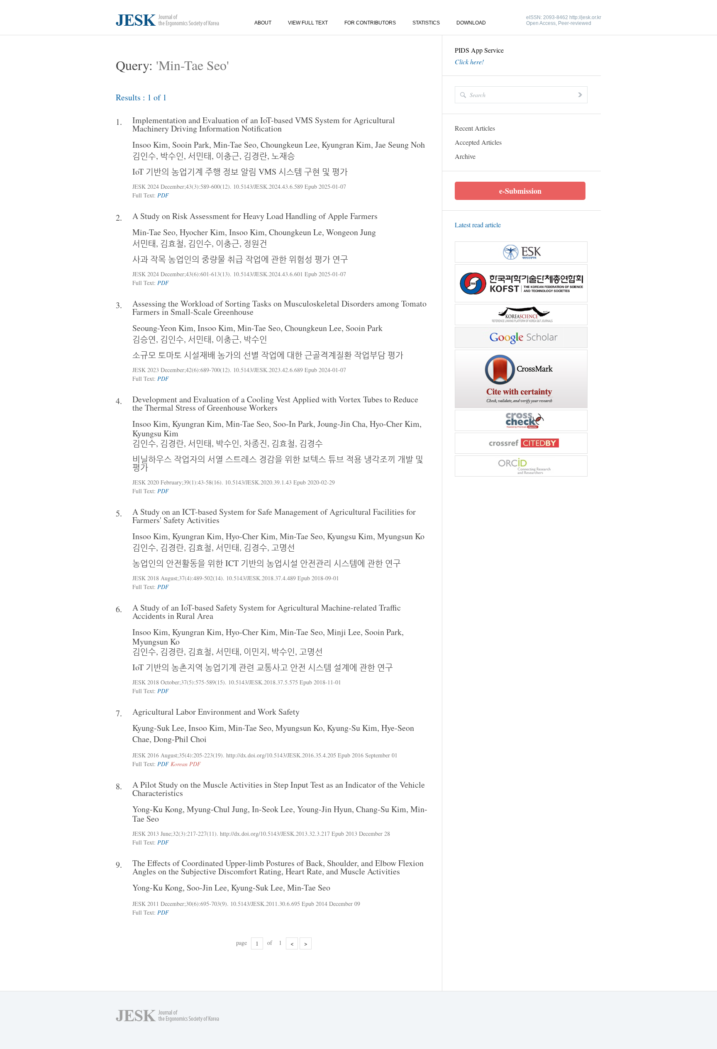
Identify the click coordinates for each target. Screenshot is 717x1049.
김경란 (255, 155)
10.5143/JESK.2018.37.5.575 (263, 682)
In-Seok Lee (272, 809)
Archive (465, 156)
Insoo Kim (150, 144)
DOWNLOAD (471, 23)
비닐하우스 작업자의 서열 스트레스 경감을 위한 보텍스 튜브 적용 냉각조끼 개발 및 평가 (277, 463)
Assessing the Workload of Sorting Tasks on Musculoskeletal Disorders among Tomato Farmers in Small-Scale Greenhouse (279, 307)
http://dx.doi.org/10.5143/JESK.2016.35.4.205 (281, 755)
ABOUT (262, 23)
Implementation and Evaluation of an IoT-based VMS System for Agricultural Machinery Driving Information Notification (263, 124)
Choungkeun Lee (289, 144)
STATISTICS (426, 23)
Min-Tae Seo (234, 144)
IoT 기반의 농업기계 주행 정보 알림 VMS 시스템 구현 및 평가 (240, 171)
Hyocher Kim (202, 232)
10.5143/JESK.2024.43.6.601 (268, 274)
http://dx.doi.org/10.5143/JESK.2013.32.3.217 (275, 833)
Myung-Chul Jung (217, 809)
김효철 (172, 243)
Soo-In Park (293, 423)
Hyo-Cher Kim (394, 423)
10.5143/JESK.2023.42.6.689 (268, 370)
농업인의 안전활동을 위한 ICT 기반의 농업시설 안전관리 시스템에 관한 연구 (266, 563)
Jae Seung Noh (400, 144)
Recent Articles (475, 128)
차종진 (255, 443)
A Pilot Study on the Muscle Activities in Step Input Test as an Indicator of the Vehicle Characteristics (278, 789)
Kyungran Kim (346, 144)
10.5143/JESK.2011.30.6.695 (265, 904)
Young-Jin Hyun (324, 809)
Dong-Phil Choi (180, 739)
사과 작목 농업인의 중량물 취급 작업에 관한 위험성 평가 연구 (240, 259)
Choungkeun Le (295, 232)
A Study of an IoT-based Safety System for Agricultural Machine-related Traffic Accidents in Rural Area (266, 612)
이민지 (255, 651)
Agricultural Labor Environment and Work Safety (216, 712)
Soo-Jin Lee (207, 887)
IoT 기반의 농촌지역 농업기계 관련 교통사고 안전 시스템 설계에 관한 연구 (262, 667)
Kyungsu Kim (155, 433)
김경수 (311, 443)
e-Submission (520, 190)
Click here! (469, 61)
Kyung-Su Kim (352, 727)
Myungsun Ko (400, 536)
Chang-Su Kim (381, 809)
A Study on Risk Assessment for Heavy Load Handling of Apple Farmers (255, 216)
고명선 (283, 547)
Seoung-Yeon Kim (162, 327)
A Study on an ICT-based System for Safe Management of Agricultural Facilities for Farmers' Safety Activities (274, 516)
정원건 (255, 243)
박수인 (172, 155)
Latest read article (478, 224)
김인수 (144, 155)
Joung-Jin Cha (341, 423)
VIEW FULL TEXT (308, 23)
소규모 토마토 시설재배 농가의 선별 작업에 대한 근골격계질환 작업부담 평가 (267, 354)
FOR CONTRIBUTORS (370, 23)
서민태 (200, 155)
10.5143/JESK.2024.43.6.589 (268, 186)
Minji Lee (344, 632)
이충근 (227, 155)
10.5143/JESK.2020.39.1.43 (258, 482)
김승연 (144, 339)
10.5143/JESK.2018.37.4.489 (261, 578)
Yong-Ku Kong (157, 809)
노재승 (283, 155)
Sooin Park (190, 144)
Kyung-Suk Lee (158, 727)
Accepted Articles (478, 142)
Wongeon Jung (351, 232)
